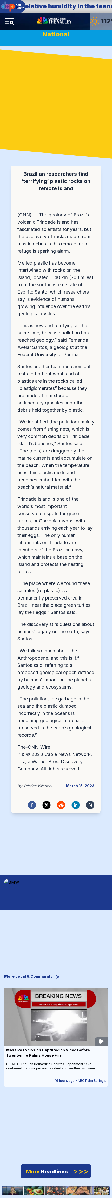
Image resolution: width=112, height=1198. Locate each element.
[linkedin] (75, 805)
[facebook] (32, 805)
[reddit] (61, 805)
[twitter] (46, 805)
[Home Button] (54, 21)
